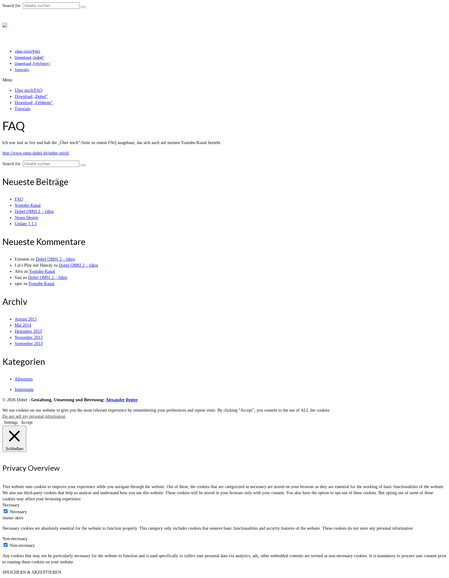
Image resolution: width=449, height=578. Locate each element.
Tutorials (22, 69)
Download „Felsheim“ (32, 63)
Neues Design (26, 217)
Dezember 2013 (28, 331)
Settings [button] (11, 422)
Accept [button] (27, 422)
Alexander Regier (122, 400)
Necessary (18, 511)
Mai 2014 (23, 325)
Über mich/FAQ (27, 51)
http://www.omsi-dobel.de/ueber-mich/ (35, 153)
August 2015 (26, 319)
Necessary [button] (11, 505)
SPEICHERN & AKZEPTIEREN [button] (31, 572)
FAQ (19, 199)
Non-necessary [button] (14, 538)
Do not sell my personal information (33, 416)
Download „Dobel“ (29, 57)
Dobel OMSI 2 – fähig (34, 211)
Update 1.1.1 (26, 223)
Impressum (24, 389)
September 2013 (29, 343)
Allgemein (24, 379)
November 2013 (28, 337)
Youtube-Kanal (28, 205)
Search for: (12, 5)
